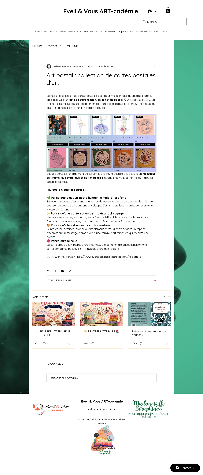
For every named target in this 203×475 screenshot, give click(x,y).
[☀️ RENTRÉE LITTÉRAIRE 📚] (101, 314)
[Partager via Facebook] (48, 270)
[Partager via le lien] (69, 270)
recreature (54, 46)
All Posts (37, 46)
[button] (167, 10)
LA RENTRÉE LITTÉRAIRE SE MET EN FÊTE (52, 333)
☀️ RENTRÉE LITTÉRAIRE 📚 (101, 331)
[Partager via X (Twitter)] (55, 270)
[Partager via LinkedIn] (62, 270)
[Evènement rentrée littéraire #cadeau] (149, 314)
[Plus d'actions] (154, 66)
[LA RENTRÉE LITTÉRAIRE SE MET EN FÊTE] (53, 314)
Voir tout (167, 296)
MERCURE (73, 46)
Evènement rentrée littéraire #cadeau (149, 333)
